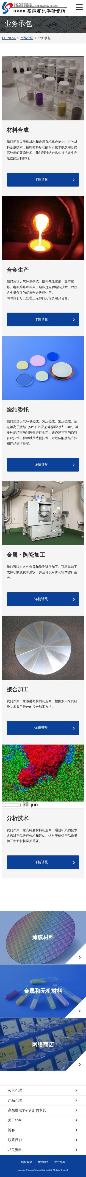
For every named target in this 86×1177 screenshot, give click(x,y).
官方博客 (59, 1162)
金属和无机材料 (43, 991)
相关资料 (15, 1150)
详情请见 (41, 179)
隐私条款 (26, 1162)
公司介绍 (15, 1090)
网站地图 (43, 1162)
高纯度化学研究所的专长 (27, 1110)
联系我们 (15, 1140)
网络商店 (43, 1045)
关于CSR (14, 1120)
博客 (11, 1130)
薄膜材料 (43, 937)
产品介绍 (15, 1100)
